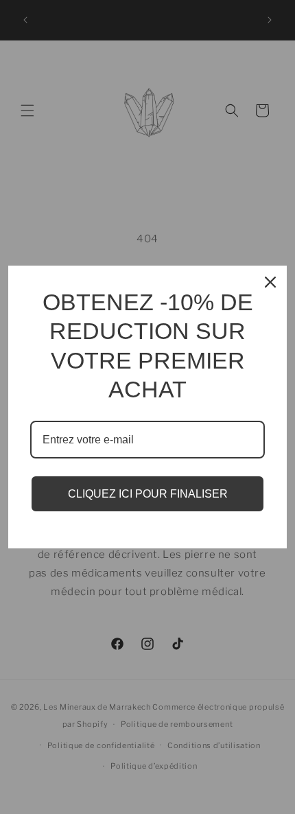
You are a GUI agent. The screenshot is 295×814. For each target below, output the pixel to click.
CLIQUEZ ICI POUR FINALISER (148, 494)
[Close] (270, 282)
